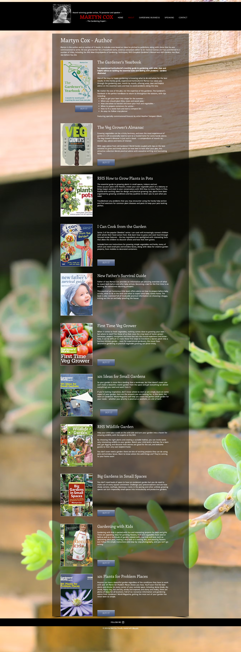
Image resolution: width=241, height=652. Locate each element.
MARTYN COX (96, 16)
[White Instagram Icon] (123, 622)
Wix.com (135, 628)
